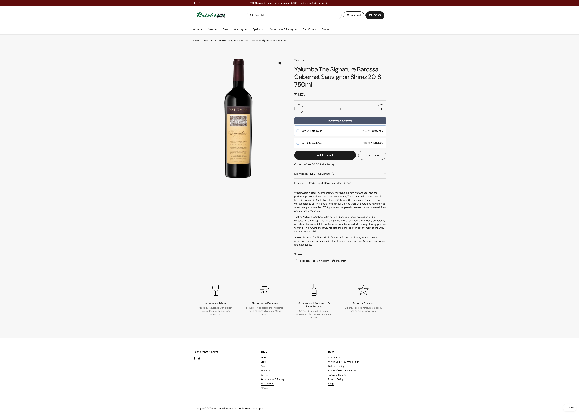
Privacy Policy (335, 379)
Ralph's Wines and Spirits (227, 408)
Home (196, 40)
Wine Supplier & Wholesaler (343, 361)
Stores (264, 388)
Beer (263, 366)
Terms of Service (337, 374)
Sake (263, 361)
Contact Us (334, 357)
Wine (263, 357)
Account (356, 15)
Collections (208, 40)
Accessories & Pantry (272, 379)
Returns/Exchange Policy (342, 370)
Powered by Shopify (253, 408)
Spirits (264, 374)
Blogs (331, 383)
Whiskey (265, 370)
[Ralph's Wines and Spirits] (211, 15)
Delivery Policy (336, 366)
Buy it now (372, 155)
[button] (374, 15)
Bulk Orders (267, 383)
